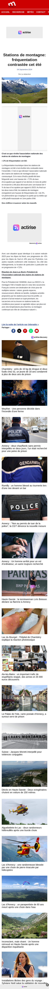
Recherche (18, 12)
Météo (30, 12)
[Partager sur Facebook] (12, 332)
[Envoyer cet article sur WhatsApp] (30, 332)
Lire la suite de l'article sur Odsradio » (20, 324)
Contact (40, 12)
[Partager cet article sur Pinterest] (24, 332)
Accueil (5, 12)
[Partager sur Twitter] (18, 332)
